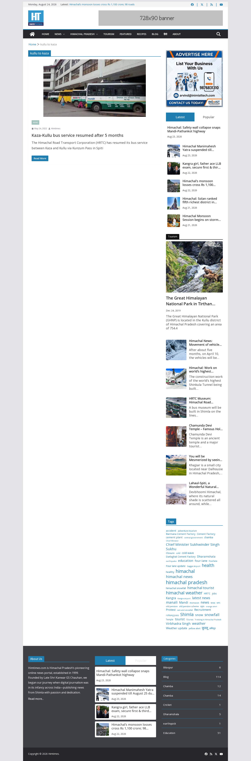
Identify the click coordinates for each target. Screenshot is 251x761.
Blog (155, 34)
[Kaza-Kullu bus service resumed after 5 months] (94, 88)
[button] (63, 34)
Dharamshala (206, 556)
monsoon (194, 603)
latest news (201, 598)
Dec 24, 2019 (173, 310)
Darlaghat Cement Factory (181, 556)
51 (219, 733)
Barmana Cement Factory (180, 534)
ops (202, 606)
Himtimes (55, 128)
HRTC (207, 593)
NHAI (213, 603)
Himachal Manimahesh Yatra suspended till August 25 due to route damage (199, 148)
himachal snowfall (176, 588)
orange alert (211, 606)
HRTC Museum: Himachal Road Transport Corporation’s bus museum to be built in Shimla (205, 400)
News (58, 34)
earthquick (169, 723)
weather (199, 623)
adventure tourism (187, 530)
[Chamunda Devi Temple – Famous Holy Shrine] (176, 436)
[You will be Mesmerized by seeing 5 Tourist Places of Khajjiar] (176, 465)
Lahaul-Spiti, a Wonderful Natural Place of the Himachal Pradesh (205, 485)
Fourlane (213, 561)
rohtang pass (172, 615)
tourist (180, 619)
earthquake (171, 561)
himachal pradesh (186, 582)
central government (193, 537)
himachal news (179, 576)
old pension (172, 606)
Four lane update (175, 566)
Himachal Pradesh (82, 34)
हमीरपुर (213, 628)
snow (199, 615)
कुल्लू (205, 628)
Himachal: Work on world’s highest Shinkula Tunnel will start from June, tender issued (206, 369)
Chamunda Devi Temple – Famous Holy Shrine (205, 427)
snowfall (212, 614)
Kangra (171, 598)
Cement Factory (206, 534)
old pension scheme (189, 606)
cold (178, 553)
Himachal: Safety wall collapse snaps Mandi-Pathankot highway (193, 129)
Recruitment (202, 610)
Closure (170, 553)
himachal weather (184, 593)
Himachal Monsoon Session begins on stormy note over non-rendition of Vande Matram (202, 218)
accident (171, 530)
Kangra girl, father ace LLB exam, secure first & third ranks (202, 165)
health (208, 565)
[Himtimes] (32, 34)
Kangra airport (184, 598)
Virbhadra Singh (178, 623)
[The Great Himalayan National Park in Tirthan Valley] (194, 266)
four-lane (201, 561)
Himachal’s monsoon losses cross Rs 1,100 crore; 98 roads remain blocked (199, 183)
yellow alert (194, 628)
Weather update (176, 628)
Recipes (141, 34)
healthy (170, 572)
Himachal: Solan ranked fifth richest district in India (200, 200)
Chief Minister (172, 541)
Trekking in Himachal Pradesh (208, 620)
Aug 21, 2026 (190, 207)
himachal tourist (200, 588)
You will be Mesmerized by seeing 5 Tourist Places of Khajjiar (205, 458)
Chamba (168, 686)
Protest (171, 609)
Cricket (167, 704)
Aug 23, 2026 (174, 136)
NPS (218, 603)
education (185, 561)
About (177, 34)
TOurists (189, 620)
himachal (185, 571)
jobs (214, 593)
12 (219, 686)
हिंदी (165, 34)
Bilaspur (168, 667)
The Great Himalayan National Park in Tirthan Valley (189, 301)
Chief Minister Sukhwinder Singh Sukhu (193, 546)
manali (172, 602)
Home (45, 34)
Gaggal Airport (193, 566)
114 (218, 676)
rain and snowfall (185, 610)
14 (219, 695)
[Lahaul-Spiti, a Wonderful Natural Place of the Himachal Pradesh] (176, 494)
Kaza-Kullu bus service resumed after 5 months (77, 135)
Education (169, 733)
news (205, 602)
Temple (169, 619)
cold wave (188, 553)
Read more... (36, 699)
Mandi (183, 602)
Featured (125, 34)
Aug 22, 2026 (190, 172)
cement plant (174, 537)
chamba (208, 537)
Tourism (108, 34)
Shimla (187, 614)
